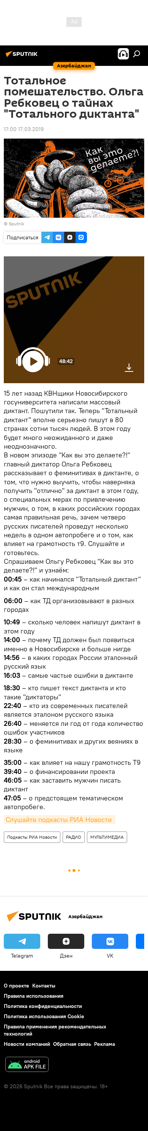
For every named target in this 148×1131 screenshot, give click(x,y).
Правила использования (33, 995)
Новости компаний (27, 1044)
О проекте (16, 985)
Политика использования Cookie (44, 1016)
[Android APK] (27, 1065)
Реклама (104, 1044)
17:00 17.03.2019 (24, 129)
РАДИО (73, 837)
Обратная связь (72, 1044)
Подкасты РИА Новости (32, 837)
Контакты (43, 985)
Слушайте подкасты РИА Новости (59, 819)
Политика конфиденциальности (43, 1006)
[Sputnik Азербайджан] (23, 56)
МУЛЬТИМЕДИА (107, 837)
